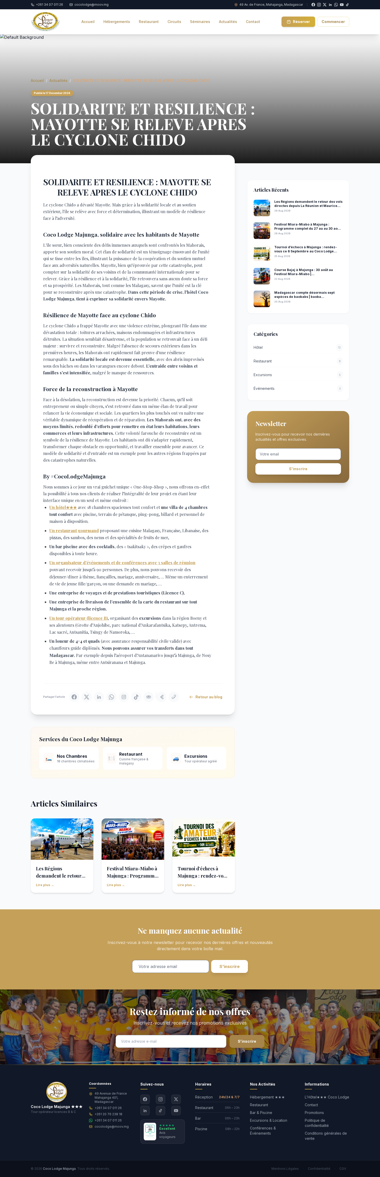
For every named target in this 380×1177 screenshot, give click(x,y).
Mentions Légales (285, 1169)
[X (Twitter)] (176, 1099)
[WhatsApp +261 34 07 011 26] (336, 4)
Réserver (301, 21)
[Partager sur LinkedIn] (99, 697)
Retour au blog (208, 697)
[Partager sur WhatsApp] (111, 697)
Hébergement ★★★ (267, 1097)
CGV (342, 1169)
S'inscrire (298, 469)
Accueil (37, 80)
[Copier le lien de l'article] (174, 697)
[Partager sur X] (86, 697)
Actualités (58, 80)
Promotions (314, 1112)
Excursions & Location (268, 1120)
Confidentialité (319, 1169)
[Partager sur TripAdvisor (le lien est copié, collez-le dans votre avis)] (148, 697)
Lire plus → (45, 885)
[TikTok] (347, 4)
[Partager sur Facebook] (74, 697)
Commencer (333, 21)
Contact (311, 1105)
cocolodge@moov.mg (112, 1126)
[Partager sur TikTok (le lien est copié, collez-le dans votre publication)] (136, 697)
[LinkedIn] (145, 1110)
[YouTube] (342, 4)
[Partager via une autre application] (161, 697)
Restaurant (259, 1105)
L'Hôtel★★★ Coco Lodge (327, 1097)
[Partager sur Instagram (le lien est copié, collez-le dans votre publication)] (124, 697)
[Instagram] (160, 1099)
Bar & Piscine (261, 1112)
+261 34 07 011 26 (108, 1108)
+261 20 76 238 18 (108, 1114)
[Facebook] (145, 1099)
